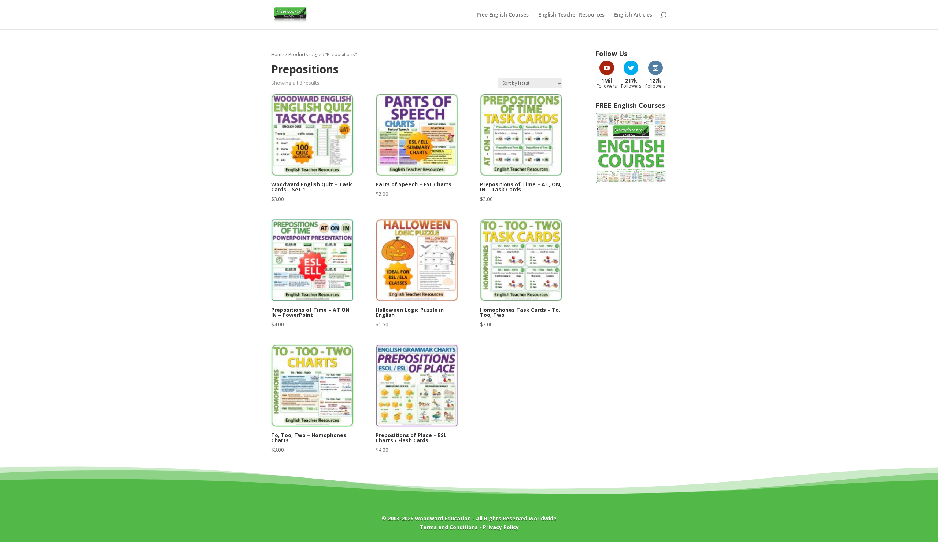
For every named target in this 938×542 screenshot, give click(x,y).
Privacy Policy (501, 527)
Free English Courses (503, 15)
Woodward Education (443, 518)
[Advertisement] (631, 307)
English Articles (633, 15)
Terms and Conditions (449, 527)
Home (277, 54)
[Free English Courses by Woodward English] (631, 181)
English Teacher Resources (571, 15)
